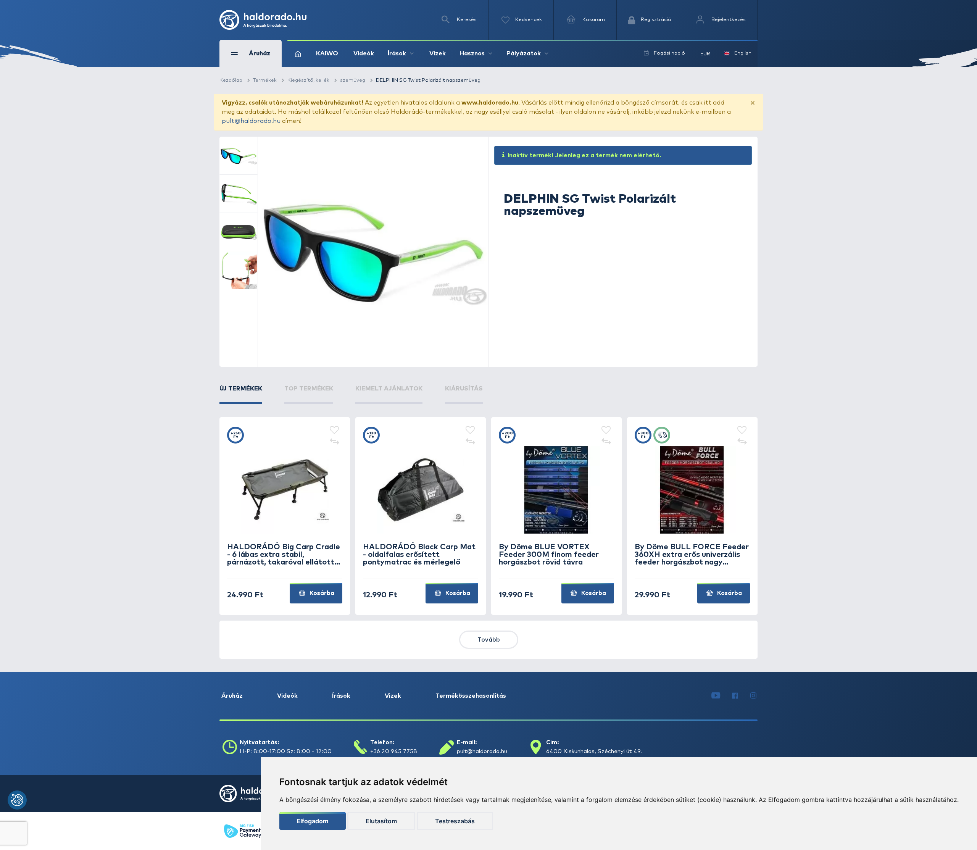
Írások (341, 696)
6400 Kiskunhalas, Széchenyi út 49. (594, 751)
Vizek (437, 53)
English (742, 53)
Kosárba (321, 593)
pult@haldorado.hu (251, 121)
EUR (705, 54)
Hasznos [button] (472, 53)
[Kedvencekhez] (334, 430)
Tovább (488, 640)
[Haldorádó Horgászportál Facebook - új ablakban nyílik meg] (735, 695)
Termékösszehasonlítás (470, 696)
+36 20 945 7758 (393, 751)
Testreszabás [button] (455, 821)
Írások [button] (397, 53)
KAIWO (327, 53)
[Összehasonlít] (334, 442)
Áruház (232, 696)
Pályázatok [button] (523, 53)
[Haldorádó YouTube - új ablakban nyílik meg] (715, 695)
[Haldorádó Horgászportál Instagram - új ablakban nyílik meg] (753, 695)
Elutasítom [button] (381, 821)
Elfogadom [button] (313, 821)
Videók (363, 53)
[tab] (240, 394)
